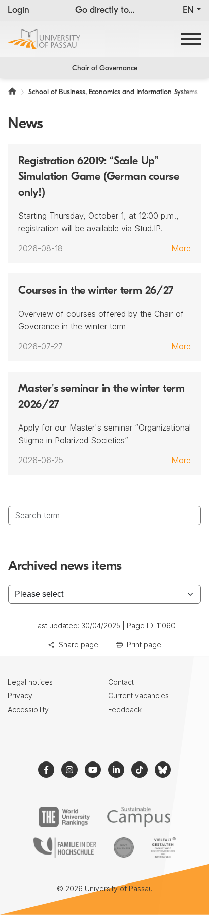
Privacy (20, 695)
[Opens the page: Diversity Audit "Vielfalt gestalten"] (163, 847)
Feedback (125, 709)
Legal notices (30, 682)
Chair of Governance (104, 68)
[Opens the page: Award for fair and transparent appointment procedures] (124, 847)
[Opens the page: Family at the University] (64, 847)
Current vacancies (138, 695)
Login (18, 10)
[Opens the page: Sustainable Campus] (138, 817)
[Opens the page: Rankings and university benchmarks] (64, 817)
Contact (121, 682)
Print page (144, 644)
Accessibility (28, 709)
